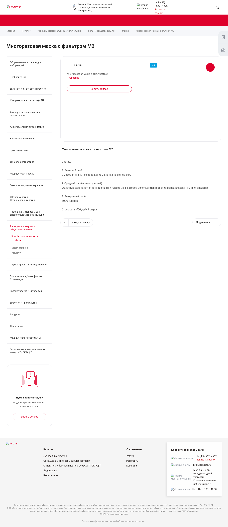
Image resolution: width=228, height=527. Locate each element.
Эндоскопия (17, 326)
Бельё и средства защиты (25, 236)
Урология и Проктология (23, 302)
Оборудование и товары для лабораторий (26, 64)
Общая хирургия (20, 248)
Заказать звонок (206, 459)
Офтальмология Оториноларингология (22, 198)
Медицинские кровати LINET (25, 337)
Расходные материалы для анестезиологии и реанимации (27, 213)
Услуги (130, 456)
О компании (134, 449)
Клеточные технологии (22, 138)
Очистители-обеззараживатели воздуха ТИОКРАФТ (27, 351)
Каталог (48, 449)
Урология (16, 253)
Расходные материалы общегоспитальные (22, 228)
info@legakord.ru (202, 464)
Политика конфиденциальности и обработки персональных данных (114, 521)
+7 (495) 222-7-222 (207, 456)
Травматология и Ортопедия (26, 291)
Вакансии (131, 465)
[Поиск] (217, 7)
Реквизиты (132, 460)
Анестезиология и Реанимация (27, 127)
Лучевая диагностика (22, 162)
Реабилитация (18, 77)
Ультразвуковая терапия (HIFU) (27, 100)
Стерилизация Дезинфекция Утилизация (26, 278)
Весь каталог (51, 475)
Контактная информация (187, 449)
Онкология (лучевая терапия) (26, 185)
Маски (18, 240)
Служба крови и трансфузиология (28, 264)
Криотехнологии (19, 150)
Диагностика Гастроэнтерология (28, 88)
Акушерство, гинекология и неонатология (25, 113)
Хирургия (15, 314)
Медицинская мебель (22, 173)
